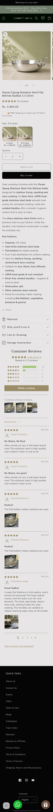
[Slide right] (33, 85)
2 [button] (23, 637)
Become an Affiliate (15, 741)
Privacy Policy (13, 747)
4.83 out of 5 (34, 357)
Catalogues (11, 721)
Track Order (12, 728)
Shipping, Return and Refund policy (23, 767)
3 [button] (27, 637)
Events (9, 694)
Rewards (10, 734)
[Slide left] (19, 85)
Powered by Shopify (33, 811)
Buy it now (26, 175)
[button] (3, 18)
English (25, 799)
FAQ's (9, 701)
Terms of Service (14, 761)
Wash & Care (12, 707)
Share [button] (8, 309)
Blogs (9, 714)
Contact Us (11, 688)
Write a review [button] (26, 388)
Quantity (6, 150)
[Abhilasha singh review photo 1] (11, 622)
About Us (10, 681)
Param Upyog (22, 811)
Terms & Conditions (16, 754)
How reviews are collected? (19, 646)
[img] (11, 430)
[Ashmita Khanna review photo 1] (11, 520)
